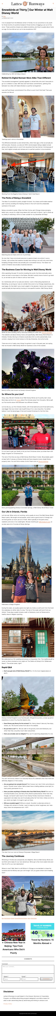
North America (7, 918)
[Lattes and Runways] (28, 3)
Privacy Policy (8, 1003)
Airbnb (18, 400)
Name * (6, 976)
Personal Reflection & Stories (21, 918)
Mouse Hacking (47, 332)
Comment (5, 964)
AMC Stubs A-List (44, 522)
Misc (3, 918)
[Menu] (2, 3)
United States (34, 918)
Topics (28, 918)
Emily (4, 16)
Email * (24, 976)
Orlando (12, 918)
